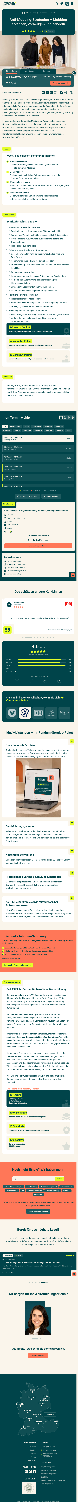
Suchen (59, 1179)
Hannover (6, 430)
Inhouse (48, 71)
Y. (59, 681)
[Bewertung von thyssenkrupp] (51, 713)
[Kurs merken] (71, 92)
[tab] (61, 417)
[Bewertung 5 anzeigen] (40, 637)
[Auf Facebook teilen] (47, 92)
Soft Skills (44, 1477)
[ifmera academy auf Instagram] (30, 1471)
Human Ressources (35, 1191)
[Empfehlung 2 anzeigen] (37, 1282)
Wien (68, 430)
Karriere (33, 1450)
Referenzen (32, 1460)
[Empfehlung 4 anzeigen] (44, 1282)
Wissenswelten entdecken (38, 1211)
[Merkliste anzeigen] (61, 3)
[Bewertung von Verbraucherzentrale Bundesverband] (12, 713)
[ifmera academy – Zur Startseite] (9, 3)
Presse (33, 1457)
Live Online (16, 427)
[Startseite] (22, 13)
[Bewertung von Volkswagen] (25, 713)
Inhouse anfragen (52, 496)
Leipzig (17, 430)
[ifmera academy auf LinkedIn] (26, 1471)
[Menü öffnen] (72, 4)
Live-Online (13, 71)
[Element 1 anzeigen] (32, 1339)
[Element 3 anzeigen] (41, 1339)
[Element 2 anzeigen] (36, 1339)
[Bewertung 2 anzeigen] (26, 637)
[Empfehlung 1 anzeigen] (31, 1282)
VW (45, 681)
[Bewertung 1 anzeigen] (23, 637)
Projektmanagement (48, 1467)
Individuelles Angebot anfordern (16, 965)
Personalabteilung (52, 1191)
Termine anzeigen (59, 83)
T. (31, 681)
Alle (4, 427)
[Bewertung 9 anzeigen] (53, 637)
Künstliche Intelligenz (48, 1470)
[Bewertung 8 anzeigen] (50, 637)
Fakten (33, 1454)
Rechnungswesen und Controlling (53, 1480)
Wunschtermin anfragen (28, 496)
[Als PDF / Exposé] (65, 92)
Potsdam (49, 430)
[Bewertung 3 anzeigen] (31, 637)
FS (17, 681)
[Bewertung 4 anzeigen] (37, 637)
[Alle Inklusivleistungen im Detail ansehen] (38, 565)
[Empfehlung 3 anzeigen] (40, 1282)
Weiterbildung (31, 13)
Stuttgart (59, 430)
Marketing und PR (47, 1484)
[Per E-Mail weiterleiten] (55, 92)
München (27, 430)
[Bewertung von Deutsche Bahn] (38, 713)
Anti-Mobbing (32, 1187)
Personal (66, 1191)
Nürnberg (38, 430)
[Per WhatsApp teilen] (51, 92)
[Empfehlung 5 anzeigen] (47, 1282)
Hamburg (59, 427)
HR (23, 1191)
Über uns (33, 1447)
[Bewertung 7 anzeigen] (47, 637)
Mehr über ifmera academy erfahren (22, 1089)
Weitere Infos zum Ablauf (11, 959)
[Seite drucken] (61, 92)
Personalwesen (66, 1187)
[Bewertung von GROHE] (64, 713)
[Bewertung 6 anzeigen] (44, 637)
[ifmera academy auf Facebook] (34, 1471)
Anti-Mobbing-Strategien (13, 1187)
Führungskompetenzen (12, 1259)
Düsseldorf (37, 427)
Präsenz (31, 71)
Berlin (27, 427)
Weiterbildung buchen (37, 546)
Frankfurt (48, 427)
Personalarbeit (12, 1191)
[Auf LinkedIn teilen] (43, 92)
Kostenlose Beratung (38, 1356)
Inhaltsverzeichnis (10, 92)
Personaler (38, 1195)
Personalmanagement (47, 13)
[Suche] (57, 3)
